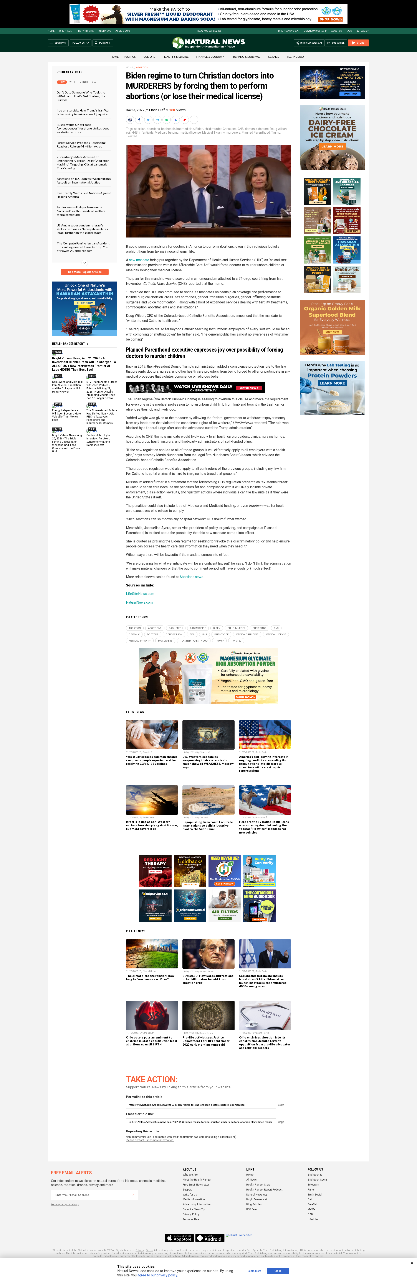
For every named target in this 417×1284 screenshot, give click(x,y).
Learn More (254, 1271)
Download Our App (315, 31)
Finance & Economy (210, 56)
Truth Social (315, 1194)
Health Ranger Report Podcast (264, 1189)
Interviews (104, 31)
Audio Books (123, 31)
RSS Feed (252, 1209)
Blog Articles (254, 1204)
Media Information (194, 1199)
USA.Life (313, 1219)
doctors (263, 129)
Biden (199, 129)
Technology (295, 56)
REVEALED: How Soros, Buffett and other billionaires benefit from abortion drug (207, 979)
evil (128, 132)
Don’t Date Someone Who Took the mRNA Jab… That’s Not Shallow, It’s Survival (81, 96)
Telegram (313, 1184)
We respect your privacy (65, 1204)
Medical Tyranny (213, 132)
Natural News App (256, 1194)
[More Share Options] (194, 120)
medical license (190, 132)
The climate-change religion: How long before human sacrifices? (150, 977)
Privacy (140, 1250)
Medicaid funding (167, 132)
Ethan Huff (157, 110)
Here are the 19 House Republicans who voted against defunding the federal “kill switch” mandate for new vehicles (264, 827)
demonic (251, 129)
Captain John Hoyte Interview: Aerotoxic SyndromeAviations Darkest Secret (98, 440)
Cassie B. (148, 752)
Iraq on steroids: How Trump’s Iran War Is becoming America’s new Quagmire (83, 112)
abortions (153, 129)
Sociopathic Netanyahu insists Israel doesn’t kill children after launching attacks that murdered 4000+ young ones (262, 981)
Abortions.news (191, 577)
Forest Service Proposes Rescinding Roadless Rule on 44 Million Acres (81, 144)
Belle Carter (262, 752)
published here (172, 1256)
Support (187, 1189)
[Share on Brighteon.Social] (130, 120)
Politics (130, 56)
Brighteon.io (315, 1174)
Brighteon (65, 31)
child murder (213, 129)
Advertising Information (197, 1204)
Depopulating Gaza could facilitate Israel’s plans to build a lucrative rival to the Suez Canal (207, 825)
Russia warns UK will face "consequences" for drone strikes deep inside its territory (83, 128)
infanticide (146, 132)
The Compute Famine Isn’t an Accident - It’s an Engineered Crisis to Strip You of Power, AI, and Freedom (83, 246)
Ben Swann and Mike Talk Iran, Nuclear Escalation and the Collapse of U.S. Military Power (67, 386)
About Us (336, 31)
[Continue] (133, 1195)
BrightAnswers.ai (288, 31)
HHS (135, 132)
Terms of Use (191, 1219)
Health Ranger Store (258, 1184)
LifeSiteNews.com (140, 594)
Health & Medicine (176, 56)
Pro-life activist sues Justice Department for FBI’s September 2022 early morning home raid (206, 1041)
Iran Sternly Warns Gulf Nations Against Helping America (84, 194)
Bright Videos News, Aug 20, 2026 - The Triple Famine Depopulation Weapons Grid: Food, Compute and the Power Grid (67, 443)
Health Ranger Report (68, 344)
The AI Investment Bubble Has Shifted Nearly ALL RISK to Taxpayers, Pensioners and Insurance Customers (101, 417)
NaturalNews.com (139, 602)
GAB (310, 1214)
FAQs (349, 31)
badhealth (168, 129)
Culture (149, 56)
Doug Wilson (278, 129)
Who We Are (190, 1174)
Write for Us (190, 1194)
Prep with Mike (85, 31)
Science (273, 56)
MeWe (311, 1209)
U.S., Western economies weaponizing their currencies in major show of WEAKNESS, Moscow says (208, 762)
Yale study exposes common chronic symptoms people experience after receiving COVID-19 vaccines (151, 760)
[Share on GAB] (167, 120)
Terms (149, 1250)
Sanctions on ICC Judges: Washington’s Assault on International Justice (84, 180)
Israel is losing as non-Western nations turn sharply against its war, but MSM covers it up (152, 825)
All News (251, 1179)
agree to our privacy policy (157, 1275)
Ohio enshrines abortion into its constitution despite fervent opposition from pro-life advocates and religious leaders (265, 1043)
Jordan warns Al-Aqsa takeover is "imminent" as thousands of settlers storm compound (81, 210)
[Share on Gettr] (185, 120)
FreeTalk (313, 1204)
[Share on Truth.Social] (176, 120)
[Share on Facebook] (139, 120)
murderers (233, 132)
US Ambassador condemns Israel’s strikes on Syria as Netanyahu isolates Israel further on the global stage (82, 228)
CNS (241, 129)
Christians (230, 129)
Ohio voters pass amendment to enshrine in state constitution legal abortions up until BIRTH (151, 1041)
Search (365, 31)
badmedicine (185, 129)
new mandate (139, 260)
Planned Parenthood (256, 132)
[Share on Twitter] (148, 120)
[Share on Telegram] (157, 120)
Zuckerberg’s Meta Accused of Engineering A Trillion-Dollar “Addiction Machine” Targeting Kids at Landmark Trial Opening (83, 162)
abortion (140, 129)
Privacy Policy (191, 1214)
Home (51, 31)
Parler (311, 1189)
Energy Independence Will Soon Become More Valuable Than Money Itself (66, 415)
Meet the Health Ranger (197, 1179)
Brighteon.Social (318, 1179)
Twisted (131, 136)
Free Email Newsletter (196, 1184)
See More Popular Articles (85, 272)
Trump (275, 132)
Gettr (311, 1199)
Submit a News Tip (194, 1209)
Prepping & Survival (246, 56)
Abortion (142, 67)
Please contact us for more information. (150, 1140)
